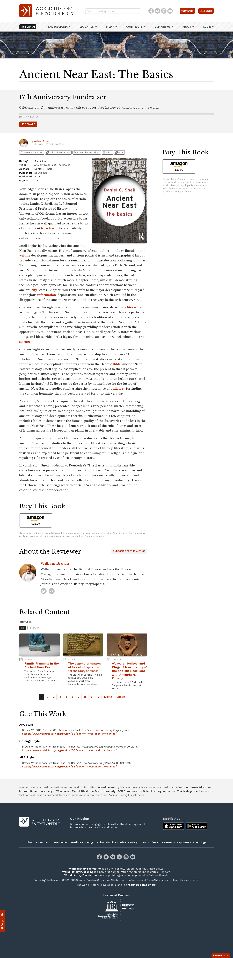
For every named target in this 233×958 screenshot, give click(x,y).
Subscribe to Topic (58, 152)
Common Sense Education (194, 787)
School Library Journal (157, 791)
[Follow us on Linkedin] (120, 858)
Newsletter (60, 842)
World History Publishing (77, 871)
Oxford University (108, 787)
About (187, 26)
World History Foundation (85, 868)
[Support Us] (2, 921)
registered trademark (142, 884)
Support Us (163, 26)
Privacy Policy (128, 842)
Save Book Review (31, 152)
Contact (43, 842)
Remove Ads (220, 955)
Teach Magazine (187, 791)
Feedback (77, 842)
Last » (121, 696)
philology (118, 388)
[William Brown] (44, 591)
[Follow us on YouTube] (133, 858)
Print (107, 152)
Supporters (184, 842)
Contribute (134, 26)
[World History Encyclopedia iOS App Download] (173, 826)
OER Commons (127, 791)
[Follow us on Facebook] (100, 858)
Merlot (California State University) (94, 791)
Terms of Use (149, 842)
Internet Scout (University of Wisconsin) (45, 791)
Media (110, 26)
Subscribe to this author (129, 551)
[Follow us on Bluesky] (113, 858)
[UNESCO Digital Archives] (116, 909)
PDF (119, 152)
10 (98, 696)
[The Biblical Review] (52, 591)
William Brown (42, 141)
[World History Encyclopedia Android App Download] (196, 826)
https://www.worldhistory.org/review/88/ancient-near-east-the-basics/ (69, 733)
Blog (90, 842)
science (25, 341)
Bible (117, 364)
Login (207, 26)
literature (134, 307)
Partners (167, 842)
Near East (48, 228)
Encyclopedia (58, 26)
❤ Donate (28, 124)
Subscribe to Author (86, 152)
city (34, 290)
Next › (108, 696)
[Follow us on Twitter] (107, 858)
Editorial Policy (106, 842)
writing (24, 255)
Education (86, 26)
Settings (200, 842)
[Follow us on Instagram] (126, 858)
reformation (46, 295)
